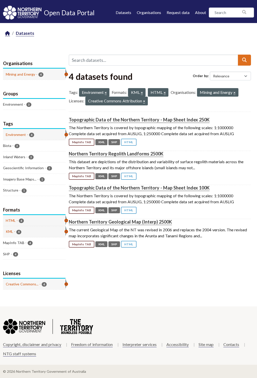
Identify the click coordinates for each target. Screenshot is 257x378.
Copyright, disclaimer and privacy (32, 344)
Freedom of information (92, 344)
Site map (206, 344)
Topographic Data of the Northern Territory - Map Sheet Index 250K (139, 119)
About (200, 12)
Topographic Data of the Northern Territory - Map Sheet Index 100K (139, 188)
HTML (128, 142)
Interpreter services (139, 344)
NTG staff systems (19, 353)
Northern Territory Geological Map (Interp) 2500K (120, 222)
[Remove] (106, 93)
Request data (178, 12)
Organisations (149, 12)
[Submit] (244, 60)
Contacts (231, 344)
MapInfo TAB (81, 142)
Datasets (123, 12)
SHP (114, 142)
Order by (200, 76)
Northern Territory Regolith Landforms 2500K (116, 153)
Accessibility (177, 344)
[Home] (7, 33)
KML (101, 142)
